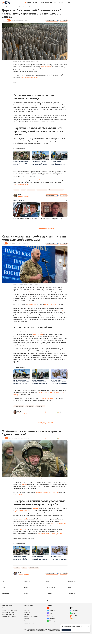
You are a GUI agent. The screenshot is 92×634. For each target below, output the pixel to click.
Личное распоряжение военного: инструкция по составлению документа (39, 163)
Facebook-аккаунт (50, 304)
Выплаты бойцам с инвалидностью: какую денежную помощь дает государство (58, 164)
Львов (26, 587)
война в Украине (42, 189)
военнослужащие (34, 567)
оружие (16, 189)
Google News (75, 610)
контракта (60, 310)
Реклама (26, 614)
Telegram (52, 610)
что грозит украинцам (47, 399)
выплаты (17, 567)
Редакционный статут (8, 612)
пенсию (24, 484)
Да (66, 630)
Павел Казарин (40, 406)
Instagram (52, 616)
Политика (49, 593)
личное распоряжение (58, 523)
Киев (3, 587)
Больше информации (79, 630)
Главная (3, 6)
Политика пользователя (9, 608)
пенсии (35, 509)
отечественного (46, 67)
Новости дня (5, 593)
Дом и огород (72, 582)
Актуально (27, 582)
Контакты (27, 612)
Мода (69, 587)
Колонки (60, 2)
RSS (73, 618)
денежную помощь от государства (50, 534)
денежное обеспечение (23, 511)
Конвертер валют (29, 623)
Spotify (74, 613)
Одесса (26, 593)
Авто (3, 582)
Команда (26, 619)
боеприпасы (31, 189)
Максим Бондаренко (23, 574)
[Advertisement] (39, 86)
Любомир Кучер (22, 413)
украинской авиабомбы (21, 184)
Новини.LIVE (31, 304)
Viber (50, 613)
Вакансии (27, 610)
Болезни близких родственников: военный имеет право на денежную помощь (59, 382)
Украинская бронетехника (56, 189)
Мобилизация (50, 587)
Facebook (52, 618)
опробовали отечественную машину (48, 180)
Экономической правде (29, 77)
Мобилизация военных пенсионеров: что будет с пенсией (21, 163)
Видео (68, 2)
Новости (35, 2)
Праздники (71, 593)
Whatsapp (52, 621)
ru (85, 2)
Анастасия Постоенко (23, 196)
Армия (42, 2)
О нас (26, 608)
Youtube (51, 608)
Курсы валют (28, 621)
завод (23, 189)
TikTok (74, 608)
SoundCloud (75, 616)
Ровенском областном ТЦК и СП (46, 493)
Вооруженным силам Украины (24, 292)
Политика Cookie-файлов (9, 616)
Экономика (48, 2)
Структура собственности (31, 616)
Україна (29, 2)
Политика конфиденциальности (11, 610)
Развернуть (46, 600)
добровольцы (29, 406)
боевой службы (37, 334)
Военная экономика (12, 6)
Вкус (47, 582)
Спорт (54, 2)
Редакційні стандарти (8, 614)
